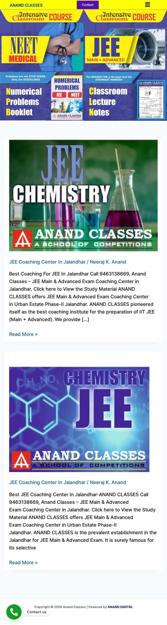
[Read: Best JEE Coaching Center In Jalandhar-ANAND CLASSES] (83, 411)
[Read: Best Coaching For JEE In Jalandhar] (83, 195)
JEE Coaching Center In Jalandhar (47, 262)
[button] (147, 4)
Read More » (23, 333)
